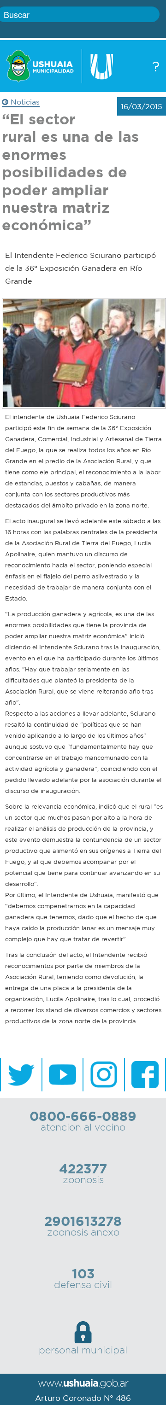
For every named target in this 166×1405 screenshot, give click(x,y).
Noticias (24, 102)
